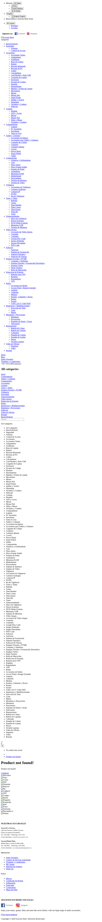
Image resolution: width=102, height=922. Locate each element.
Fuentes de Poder (18, 169)
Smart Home (16, 98)
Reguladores (16, 279)
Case (13, 162)
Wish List (9, 869)
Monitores (15, 317)
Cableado (14, 292)
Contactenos (11, 887)
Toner (13, 214)
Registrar (14, 26)
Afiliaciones (10, 883)
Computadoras (11, 124)
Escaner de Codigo (18, 82)
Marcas (9, 878)
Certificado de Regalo (14, 881)
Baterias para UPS (18, 274)
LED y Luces (16, 113)
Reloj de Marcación (18, 270)
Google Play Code (18, 239)
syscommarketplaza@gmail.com (22, 848)
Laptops (14, 127)
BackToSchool (12, 44)
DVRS (13, 194)
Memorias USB (17, 225)
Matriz (13, 312)
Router (13, 299)
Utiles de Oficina (12, 344)
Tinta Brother (16, 205)
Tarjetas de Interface (19, 180)
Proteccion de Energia (14, 272)
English (9, 14)
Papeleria (14, 346)
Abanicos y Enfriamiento (21, 160)
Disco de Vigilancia (18, 218)
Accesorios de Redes (19, 286)
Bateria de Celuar (18, 328)
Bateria (14, 64)
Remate (9, 350)
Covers (14, 149)
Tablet (13, 156)
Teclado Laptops (17, 342)
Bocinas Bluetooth (18, 66)
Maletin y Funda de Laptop (21, 89)
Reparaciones (11, 326)
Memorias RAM (17, 174)
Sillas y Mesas (16, 120)
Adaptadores (16, 57)
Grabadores (15, 171)
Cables (13, 71)
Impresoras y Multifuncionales (18, 306)
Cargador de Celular (19, 142)
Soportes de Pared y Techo (21, 321)
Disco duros (15, 165)
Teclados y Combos (18, 104)
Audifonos (15, 59)
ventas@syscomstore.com (20, 837)
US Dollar (17, 3)
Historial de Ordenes (14, 867)
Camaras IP (15, 192)
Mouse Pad (15, 95)
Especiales (10, 885)
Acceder (14, 28)
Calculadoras (16, 73)
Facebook (21, 34)
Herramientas (16, 86)
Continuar (5, 773)
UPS (13, 281)
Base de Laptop (17, 62)
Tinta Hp (14, 212)
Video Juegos (11, 230)
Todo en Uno (16, 133)
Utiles (13, 348)
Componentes (11, 158)
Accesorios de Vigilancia (20, 187)
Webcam (14, 106)
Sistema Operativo (18, 254)
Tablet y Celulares (13, 136)
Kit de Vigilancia (17, 196)
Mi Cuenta (10, 864)
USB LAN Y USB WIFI (21, 303)
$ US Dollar (16, 11)
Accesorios (10, 53)
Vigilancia (10, 185)
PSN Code (15, 245)
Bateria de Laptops (18, 330)
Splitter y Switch (17, 100)
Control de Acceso (18, 51)
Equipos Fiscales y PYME (16, 259)
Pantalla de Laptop (18, 337)
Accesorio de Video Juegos (21, 232)
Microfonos (15, 91)
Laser (13, 310)
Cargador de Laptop (19, 77)
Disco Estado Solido (19, 167)
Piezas (13, 339)
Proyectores (15, 319)
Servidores (15, 131)
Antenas (14, 290)
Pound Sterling (17, 8)
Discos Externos (17, 221)
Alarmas (14, 48)
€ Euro (14, 6)
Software (9, 248)
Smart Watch (16, 153)
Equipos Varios (17, 265)
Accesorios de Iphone (19, 138)
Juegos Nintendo (17, 241)
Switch (13, 301)
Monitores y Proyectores (15, 315)
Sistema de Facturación (20, 252)
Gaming (9, 109)
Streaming (15, 102)
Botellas (14, 200)
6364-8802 (21, 846)
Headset (14, 84)
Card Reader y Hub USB (21, 75)
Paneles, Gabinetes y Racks (22, 297)
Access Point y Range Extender (23, 288)
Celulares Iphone (17, 147)
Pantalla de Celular (18, 335)
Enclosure (15, 80)
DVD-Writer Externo (19, 223)
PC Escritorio (16, 129)
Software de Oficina (19, 256)
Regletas (14, 277)
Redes (8, 283)
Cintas (13, 203)
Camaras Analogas (18, 189)
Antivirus (14, 250)
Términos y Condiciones (15, 862)
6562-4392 (21, 835)
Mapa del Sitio (11, 890)
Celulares (14, 145)
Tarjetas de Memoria (19, 227)
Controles (15, 236)
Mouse (13, 93)
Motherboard (16, 176)
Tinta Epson (15, 209)
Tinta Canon (16, 207)
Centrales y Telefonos (19, 261)
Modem (14, 295)
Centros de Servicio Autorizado (18, 860)
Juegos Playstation (18, 243)
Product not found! (13, 757)
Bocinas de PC (17, 68)
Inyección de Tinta (18, 308)
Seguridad (10, 46)
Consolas (14, 234)
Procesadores (16, 178)
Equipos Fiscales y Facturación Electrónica (28, 263)
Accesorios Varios (18, 55)
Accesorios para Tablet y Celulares (24, 140)
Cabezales (15, 333)
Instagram (33, 34)
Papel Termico (16, 268)
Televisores (15, 324)
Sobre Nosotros (12, 858)
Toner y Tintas (11, 198)
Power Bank (16, 151)
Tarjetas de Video (18, 183)
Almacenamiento (12, 216)
